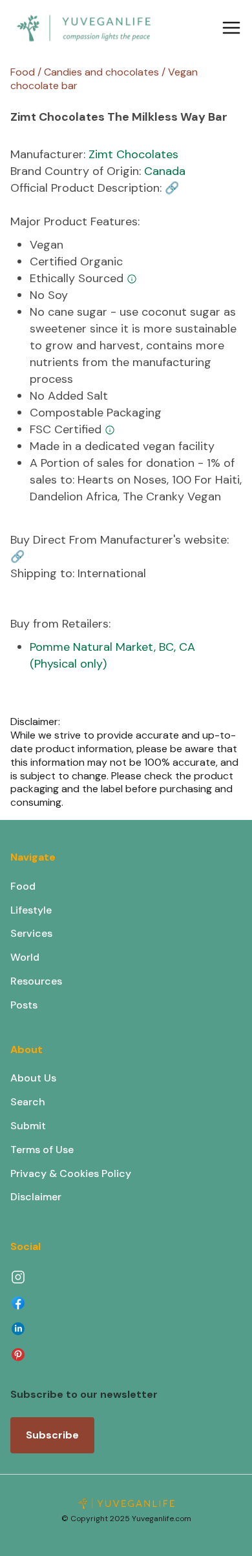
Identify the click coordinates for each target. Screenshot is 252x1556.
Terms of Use (42, 1149)
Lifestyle (31, 910)
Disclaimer (35, 1196)
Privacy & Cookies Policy (70, 1173)
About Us (33, 1078)
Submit (28, 1125)
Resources (36, 981)
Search (27, 1102)
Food (23, 886)
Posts (23, 1005)
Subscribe (52, 1435)
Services (31, 933)
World (24, 957)
